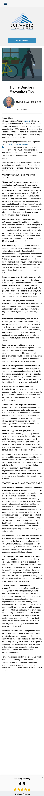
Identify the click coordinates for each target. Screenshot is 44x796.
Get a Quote (23, 40)
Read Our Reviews (22, 786)
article (27, 121)
